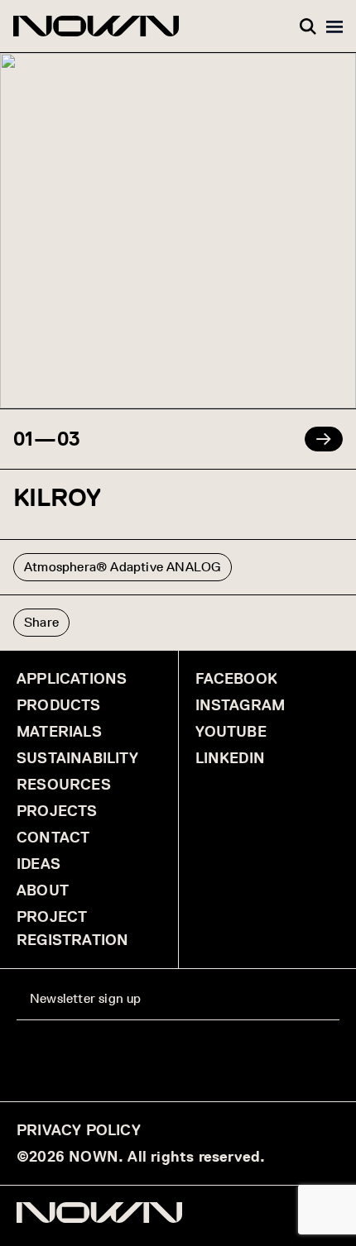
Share (41, 622)
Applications (72, 679)
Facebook (236, 679)
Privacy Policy (79, 1130)
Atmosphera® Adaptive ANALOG (122, 567)
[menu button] (334, 26)
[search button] (308, 26)
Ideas (38, 864)
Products (59, 705)
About (43, 890)
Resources (64, 785)
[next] (324, 439)
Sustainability (77, 758)
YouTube (231, 732)
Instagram (240, 705)
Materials (59, 732)
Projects (57, 811)
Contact (53, 837)
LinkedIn (230, 758)
